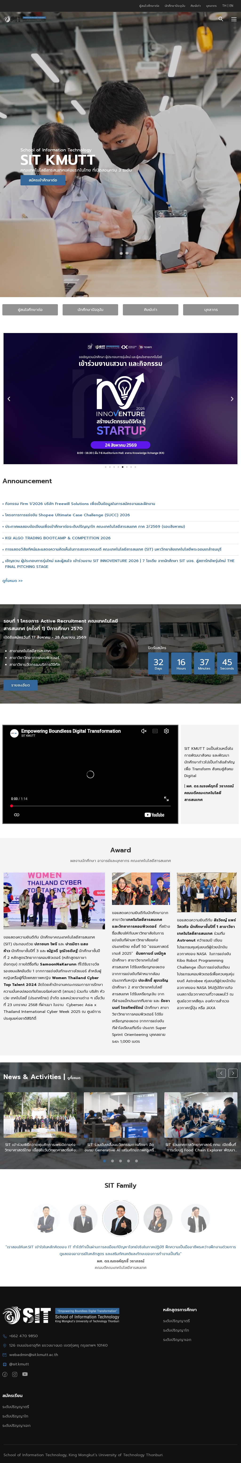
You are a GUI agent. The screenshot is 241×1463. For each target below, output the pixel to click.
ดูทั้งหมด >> (12, 581)
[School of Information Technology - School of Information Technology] (25, 19)
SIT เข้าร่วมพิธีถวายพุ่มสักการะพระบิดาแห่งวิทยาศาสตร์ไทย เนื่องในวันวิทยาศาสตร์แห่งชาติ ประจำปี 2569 (40, 1147)
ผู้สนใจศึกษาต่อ (149, 6)
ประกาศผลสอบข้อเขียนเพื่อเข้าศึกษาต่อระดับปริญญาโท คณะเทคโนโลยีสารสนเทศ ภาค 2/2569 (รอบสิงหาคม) (95, 526)
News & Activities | (34, 1077)
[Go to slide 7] (131, 467)
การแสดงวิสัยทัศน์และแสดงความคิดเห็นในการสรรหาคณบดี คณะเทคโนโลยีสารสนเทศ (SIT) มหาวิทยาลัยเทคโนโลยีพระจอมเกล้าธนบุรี (113, 549)
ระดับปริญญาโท (176, 1330)
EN (231, 6)
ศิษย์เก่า (196, 6)
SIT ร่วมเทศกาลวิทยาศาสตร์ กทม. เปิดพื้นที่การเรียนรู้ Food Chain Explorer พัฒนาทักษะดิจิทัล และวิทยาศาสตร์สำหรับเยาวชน (200, 1147)
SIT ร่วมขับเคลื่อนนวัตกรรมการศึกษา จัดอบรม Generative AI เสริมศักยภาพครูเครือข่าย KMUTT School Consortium (120, 1147)
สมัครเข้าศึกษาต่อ (43, 180)
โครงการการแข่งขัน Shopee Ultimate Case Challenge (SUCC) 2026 (67, 515)
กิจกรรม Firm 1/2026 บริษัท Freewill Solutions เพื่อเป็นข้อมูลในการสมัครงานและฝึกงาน (80, 504)
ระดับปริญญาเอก (177, 1340)
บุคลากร (211, 6)
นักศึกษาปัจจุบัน (175, 6)
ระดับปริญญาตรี (176, 1321)
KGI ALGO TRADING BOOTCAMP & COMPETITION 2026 (58, 538)
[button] (9, 399)
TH (225, 6)
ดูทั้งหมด (73, 1078)
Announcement (27, 481)
